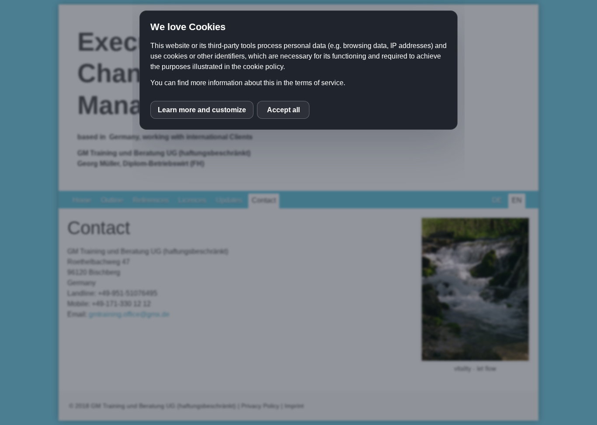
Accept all (283, 110)
